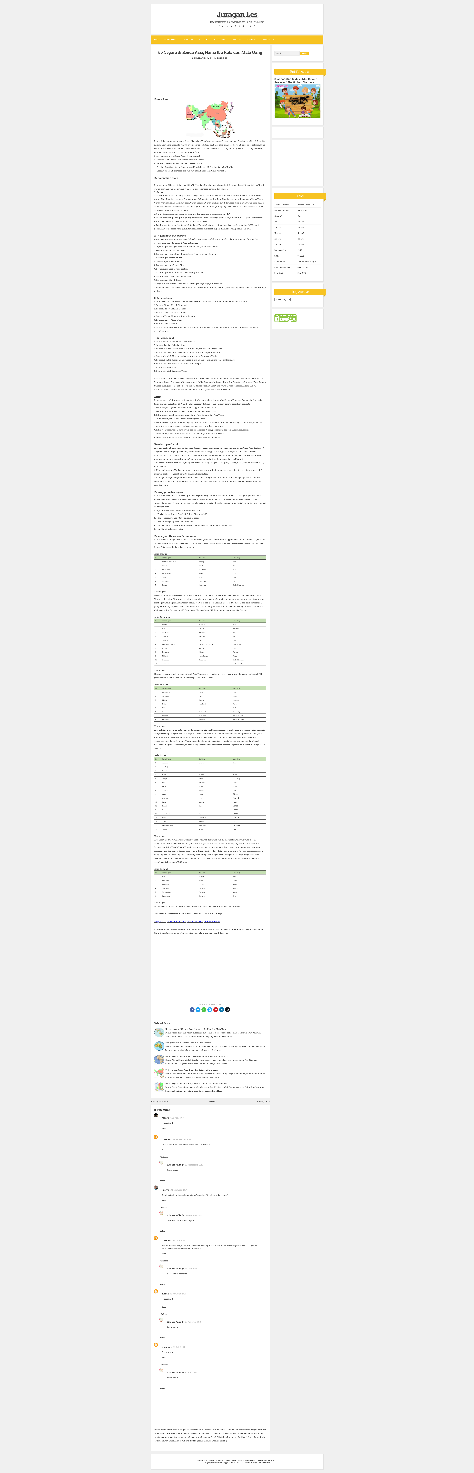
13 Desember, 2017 (178, 1190)
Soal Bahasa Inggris (306, 261)
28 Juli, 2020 (179, 1347)
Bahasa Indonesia (305, 204)
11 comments (222, 58)
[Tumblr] (247, 26)
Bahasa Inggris (170, 40)
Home (156, 40)
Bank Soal (267, 40)
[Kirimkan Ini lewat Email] (227, 1009)
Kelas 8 (277, 244)
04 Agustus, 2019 (178, 1293)
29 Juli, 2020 (191, 1372)
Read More (227, 1036)
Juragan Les (237, 14)
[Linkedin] (231, 26)
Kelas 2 (277, 227)
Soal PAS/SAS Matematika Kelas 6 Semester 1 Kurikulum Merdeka (295, 80)
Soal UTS (301, 273)
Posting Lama (263, 1101)
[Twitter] (223, 26)
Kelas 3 (300, 227)
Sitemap (260, 1460)
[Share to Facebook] (192, 1009)
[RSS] (250, 26)
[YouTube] (239, 26)
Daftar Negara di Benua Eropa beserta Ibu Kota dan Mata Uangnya (196, 1083)
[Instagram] (235, 26)
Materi (202, 40)
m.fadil (165, 1293)
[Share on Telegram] (209, 1009)
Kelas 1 (300, 221)
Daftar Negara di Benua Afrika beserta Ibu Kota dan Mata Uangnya (196, 1056)
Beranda (213, 1101)
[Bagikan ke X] (198, 1009)
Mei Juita (167, 1117)
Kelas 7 (300, 239)
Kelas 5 (300, 233)
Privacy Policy (249, 1460)
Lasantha (239, 1463)
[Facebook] (219, 26)
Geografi (278, 216)
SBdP (276, 256)
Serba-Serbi (236, 40)
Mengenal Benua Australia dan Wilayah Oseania (188, 1042)
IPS (211, 58)
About (220, 1460)
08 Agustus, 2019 (193, 1322)
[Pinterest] (243, 26)
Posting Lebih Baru (159, 1101)
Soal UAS (278, 273)
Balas (164, 1128)
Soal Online (252, 40)
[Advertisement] (210, 80)
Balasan (164, 1157)
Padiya (165, 1190)
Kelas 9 (300, 244)
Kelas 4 (277, 233)
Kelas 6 (277, 239)
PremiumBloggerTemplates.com (257, 1463)
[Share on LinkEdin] (221, 1009)
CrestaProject (216, 1463)
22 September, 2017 (182, 1139)
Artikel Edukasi (218, 40)
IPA (299, 216)
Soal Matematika (282, 267)
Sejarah (301, 256)
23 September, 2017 (194, 1164)
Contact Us (228, 1460)
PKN (299, 250)
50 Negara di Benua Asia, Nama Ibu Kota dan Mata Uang (210, 52)
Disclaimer (238, 1460)
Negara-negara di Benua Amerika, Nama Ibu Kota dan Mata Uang (195, 1029)
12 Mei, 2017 (178, 1117)
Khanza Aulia (174, 1164)
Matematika (188, 40)
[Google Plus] (227, 26)
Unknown (167, 1139)
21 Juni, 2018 (179, 1240)
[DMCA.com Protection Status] (285, 321)
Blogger (276, 1460)
